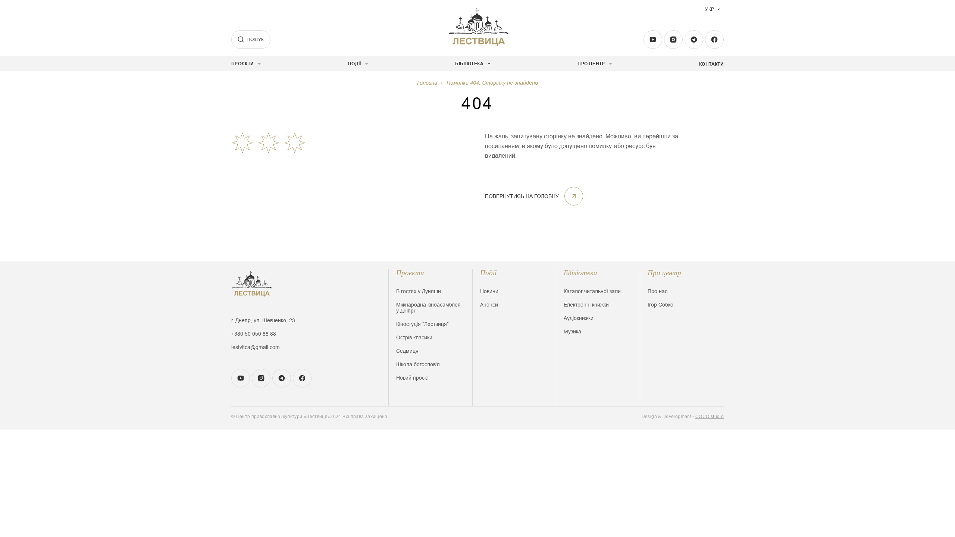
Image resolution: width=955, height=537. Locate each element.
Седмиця (407, 351)
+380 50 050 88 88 (253, 334)
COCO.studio (709, 416)
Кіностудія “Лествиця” (422, 324)
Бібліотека (580, 273)
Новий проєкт (412, 378)
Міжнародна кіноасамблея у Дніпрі (428, 308)
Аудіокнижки (579, 318)
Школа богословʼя (418, 364)
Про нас (657, 291)
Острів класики (414, 337)
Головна (427, 83)
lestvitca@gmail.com (255, 347)
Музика (572, 332)
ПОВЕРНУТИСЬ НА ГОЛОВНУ (522, 196)
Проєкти (410, 273)
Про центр (664, 273)
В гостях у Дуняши (418, 291)
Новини (489, 291)
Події (488, 273)
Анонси (489, 305)
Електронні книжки (586, 305)
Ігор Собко (660, 305)
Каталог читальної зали (592, 291)
